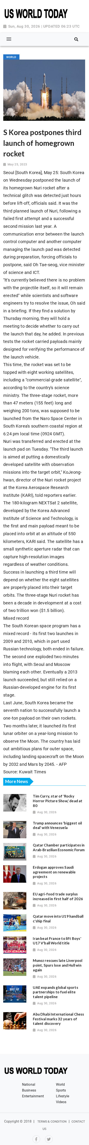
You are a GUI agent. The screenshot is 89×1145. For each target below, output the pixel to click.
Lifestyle (62, 1096)
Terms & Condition (52, 1121)
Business (29, 1090)
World (60, 1084)
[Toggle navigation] (8, 39)
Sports (61, 1090)
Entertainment (33, 1096)
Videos (61, 1102)
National (28, 1084)
